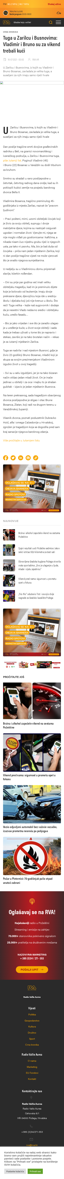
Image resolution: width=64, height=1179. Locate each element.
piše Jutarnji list (12, 160)
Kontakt (32, 1078)
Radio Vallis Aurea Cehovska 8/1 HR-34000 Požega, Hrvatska (32, 1111)
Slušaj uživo (54, 4)
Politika (32, 1014)
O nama (32, 1060)
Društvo (32, 1032)
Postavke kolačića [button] (15, 1171)
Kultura (32, 1026)
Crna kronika (32, 1044)
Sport (32, 1038)
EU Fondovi (32, 1072)
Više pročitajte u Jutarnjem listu (21, 440)
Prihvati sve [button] (35, 1171)
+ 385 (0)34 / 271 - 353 (32, 958)
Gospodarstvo (32, 1020)
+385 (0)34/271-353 (32, 1131)
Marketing (32, 1066)
